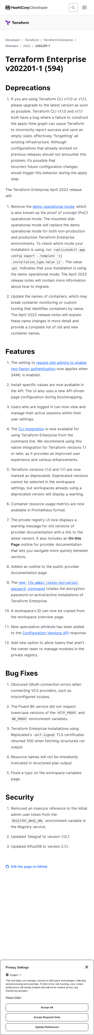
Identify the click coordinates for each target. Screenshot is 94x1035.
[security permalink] (38, 798)
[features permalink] (39, 352)
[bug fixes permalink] (42, 674)
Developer (12, 40)
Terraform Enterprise (58, 40)
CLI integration (31, 429)
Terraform (32, 40)
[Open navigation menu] (84, 7)
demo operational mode (53, 206)
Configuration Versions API (45, 633)
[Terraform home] (17, 22)
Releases (11, 46)
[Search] (73, 7)
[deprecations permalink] (55, 88)
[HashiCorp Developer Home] (26, 7)
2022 (26, 46)
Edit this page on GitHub (29, 866)
